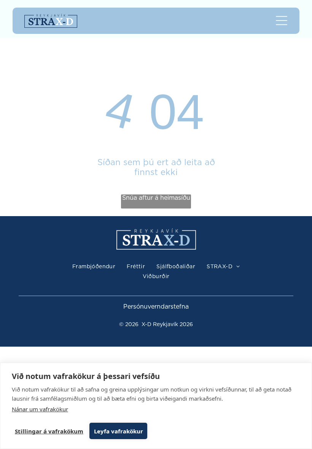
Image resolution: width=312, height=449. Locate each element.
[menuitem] (94, 267)
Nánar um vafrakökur (40, 409)
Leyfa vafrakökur (118, 431)
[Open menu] (281, 20)
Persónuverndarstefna (156, 307)
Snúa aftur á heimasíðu (156, 198)
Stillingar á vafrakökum (49, 431)
